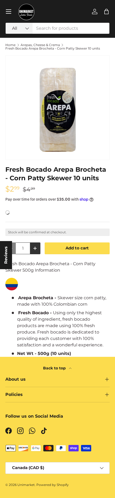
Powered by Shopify (52, 485)
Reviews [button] (5, 255)
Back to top (55, 368)
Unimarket (26, 485)
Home (10, 45)
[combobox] (57, 28)
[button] (106, 11)
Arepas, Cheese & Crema (40, 45)
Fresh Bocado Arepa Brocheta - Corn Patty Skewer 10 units (52, 48)
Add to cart (77, 248)
